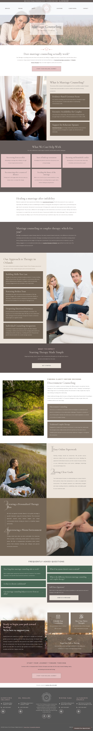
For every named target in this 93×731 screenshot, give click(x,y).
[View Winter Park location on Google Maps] (61, 711)
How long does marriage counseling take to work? (21, 569)
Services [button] (7, 8)
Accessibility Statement (35, 727)
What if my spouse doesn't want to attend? (64, 569)
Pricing (20, 8)
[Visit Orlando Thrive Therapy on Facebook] (44, 716)
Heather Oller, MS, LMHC (51, 685)
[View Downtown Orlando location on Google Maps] (3, 711)
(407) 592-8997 (65, 1)
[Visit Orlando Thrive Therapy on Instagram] (49, 716)
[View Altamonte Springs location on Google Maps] (78, 711)
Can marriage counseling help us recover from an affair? (21, 593)
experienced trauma (48, 202)
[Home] (46, 8)
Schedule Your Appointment (82, 728)
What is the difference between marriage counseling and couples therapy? (68, 578)
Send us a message (63, 597)
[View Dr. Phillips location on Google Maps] (20, 711)
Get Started (46, 365)
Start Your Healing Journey (46, 68)
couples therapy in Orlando (50, 243)
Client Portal (73, 8)
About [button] (33, 8)
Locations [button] (59, 8)
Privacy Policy (26, 727)
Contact (85, 8)
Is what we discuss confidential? (15, 584)
